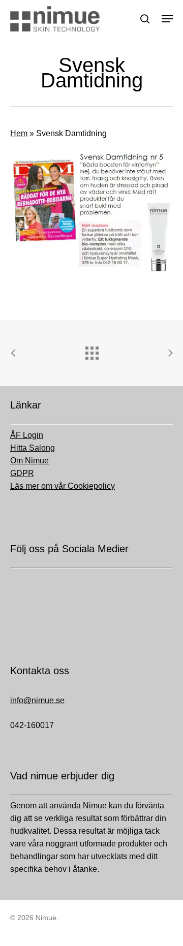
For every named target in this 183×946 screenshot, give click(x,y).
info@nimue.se (37, 700)
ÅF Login (26, 435)
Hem (18, 133)
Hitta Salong (32, 448)
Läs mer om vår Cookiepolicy (62, 486)
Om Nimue (29, 460)
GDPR (22, 473)
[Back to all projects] (91, 350)
